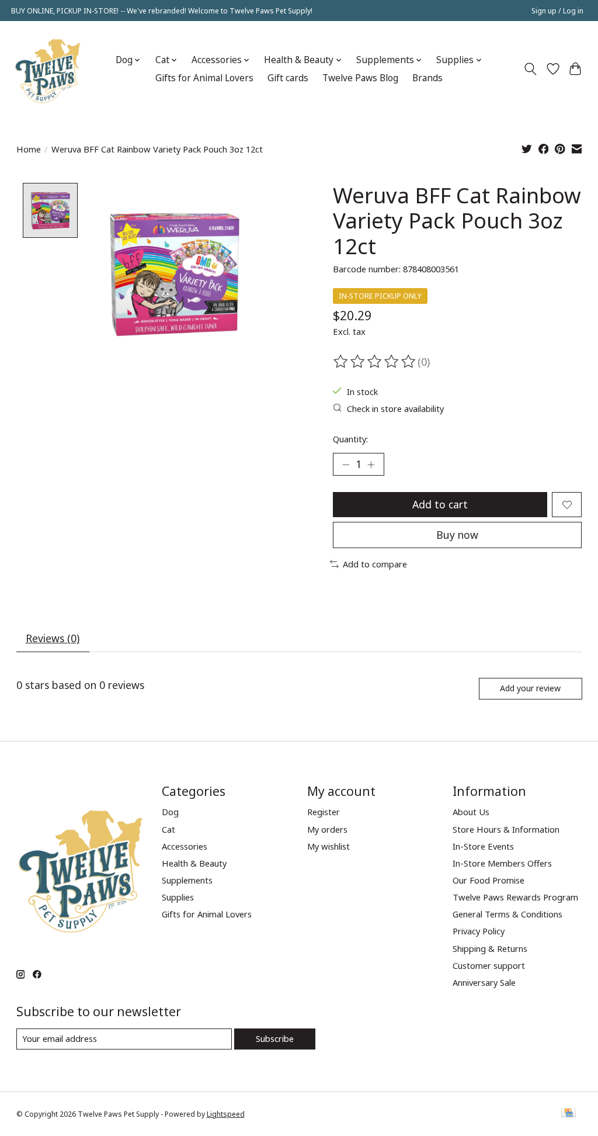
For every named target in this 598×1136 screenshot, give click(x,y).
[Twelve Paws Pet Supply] (48, 69)
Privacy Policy (479, 931)
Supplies (178, 897)
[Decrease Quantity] (346, 464)
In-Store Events (483, 846)
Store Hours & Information (506, 829)
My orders (327, 829)
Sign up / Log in (557, 11)
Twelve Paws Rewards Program (515, 897)
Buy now (457, 535)
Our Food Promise (488, 880)
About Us (471, 812)
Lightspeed (226, 1114)
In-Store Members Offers (502, 863)
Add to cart (440, 504)
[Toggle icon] (529, 68)
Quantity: (350, 439)
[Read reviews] (375, 361)
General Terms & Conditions (507, 914)
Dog (170, 812)
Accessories (184, 846)
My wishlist (328, 846)
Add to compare (375, 564)
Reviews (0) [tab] (52, 638)
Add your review (530, 688)
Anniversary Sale (484, 982)
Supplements (187, 880)
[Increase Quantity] (371, 464)
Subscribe (275, 1038)
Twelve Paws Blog (360, 78)
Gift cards (287, 78)
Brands (427, 78)
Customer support (489, 965)
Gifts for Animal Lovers (204, 78)
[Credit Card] (568, 1114)
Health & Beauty (194, 863)
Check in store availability (395, 408)
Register (323, 812)
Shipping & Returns (490, 948)
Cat (168, 829)
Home (28, 149)
